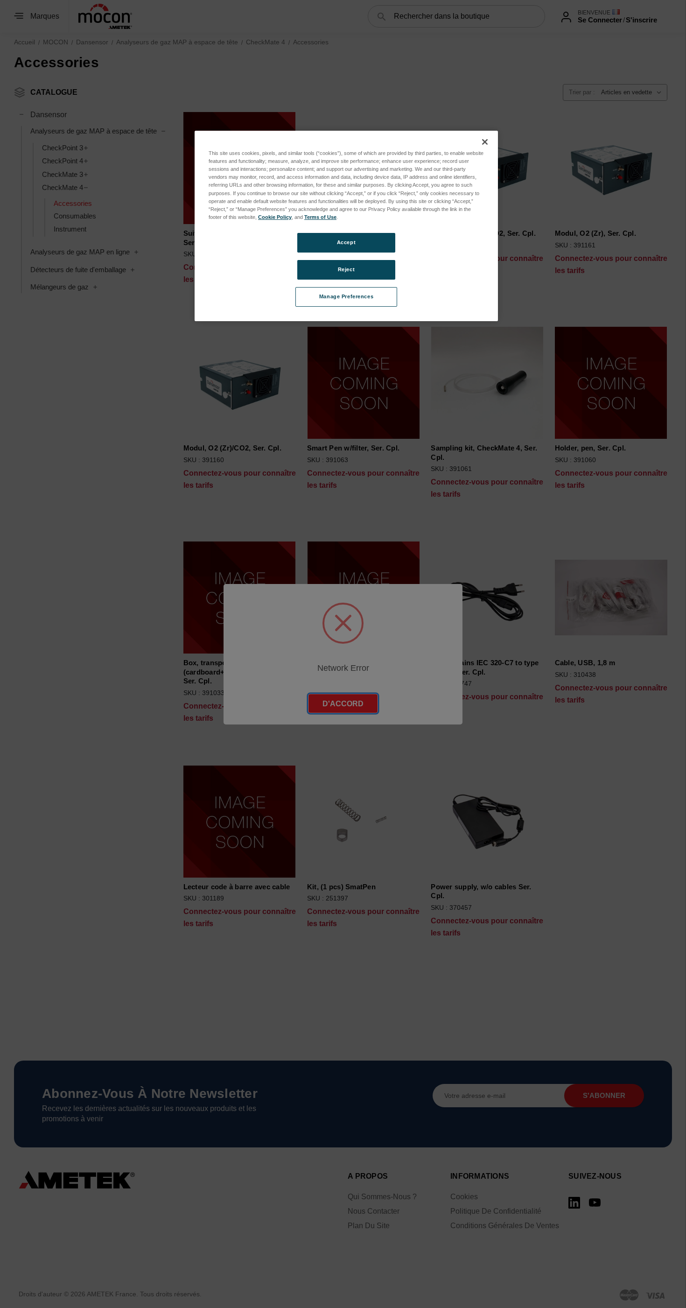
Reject (346, 269)
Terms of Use (320, 217)
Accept (346, 242)
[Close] (485, 142)
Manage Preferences (346, 296)
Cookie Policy (275, 217)
